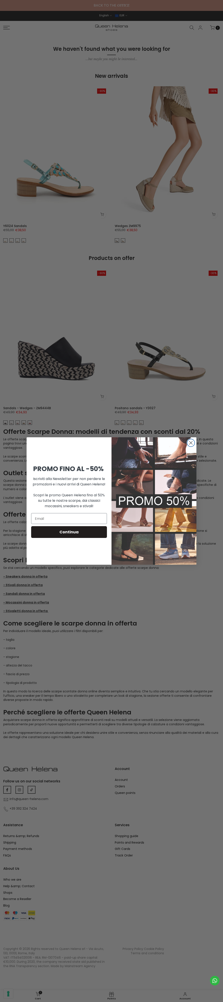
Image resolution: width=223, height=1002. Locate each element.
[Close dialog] (191, 443)
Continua (69, 532)
